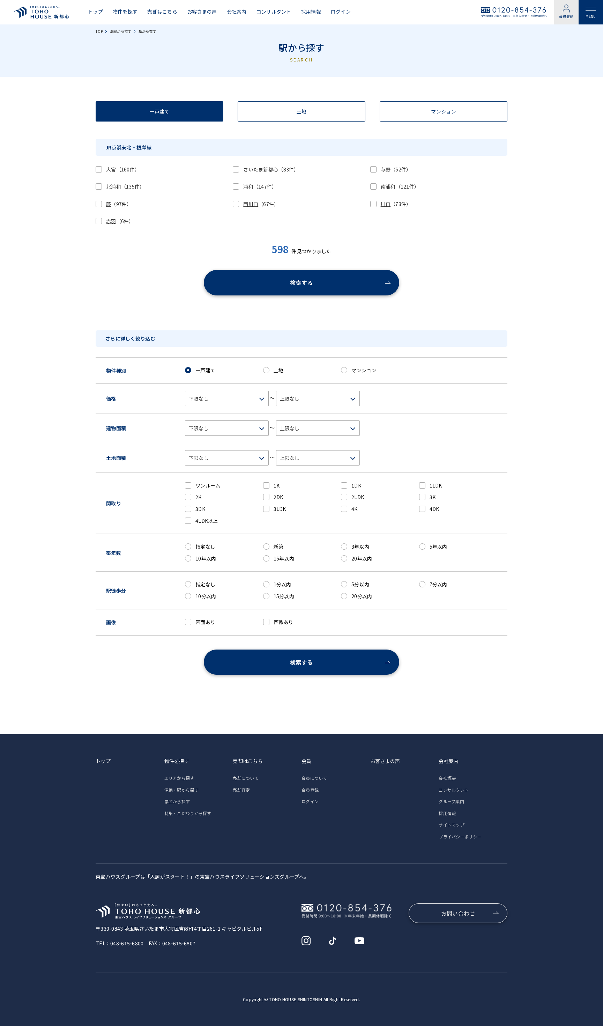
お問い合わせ (458, 913)
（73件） (396, 203)
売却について (246, 778)
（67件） (261, 203)
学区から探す (177, 801)
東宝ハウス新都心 (41, 12)
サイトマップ (451, 825)
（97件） (119, 203)
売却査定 (241, 790)
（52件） (396, 169)
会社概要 (447, 778)
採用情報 (311, 11)
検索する (301, 282)
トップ (95, 11)
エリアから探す (179, 778)
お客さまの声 (202, 11)
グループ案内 (451, 801)
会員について (314, 778)
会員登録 (566, 16)
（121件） (400, 186)
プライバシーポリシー (460, 837)
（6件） (120, 221)
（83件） (271, 169)
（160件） (123, 169)
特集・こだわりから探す (187, 813)
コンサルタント (273, 11)
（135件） (125, 186)
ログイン (341, 11)
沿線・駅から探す (181, 790)
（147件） (260, 186)
